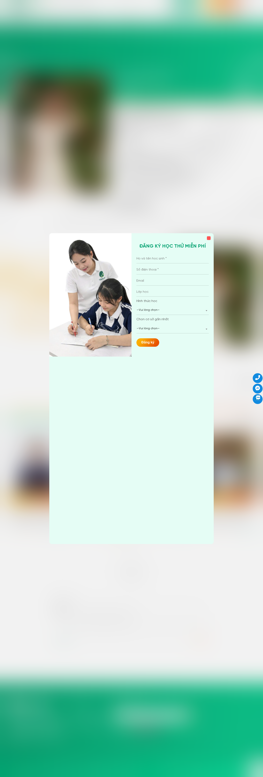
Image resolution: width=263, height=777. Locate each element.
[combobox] (172, 310)
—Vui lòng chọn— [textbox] (148, 310)
